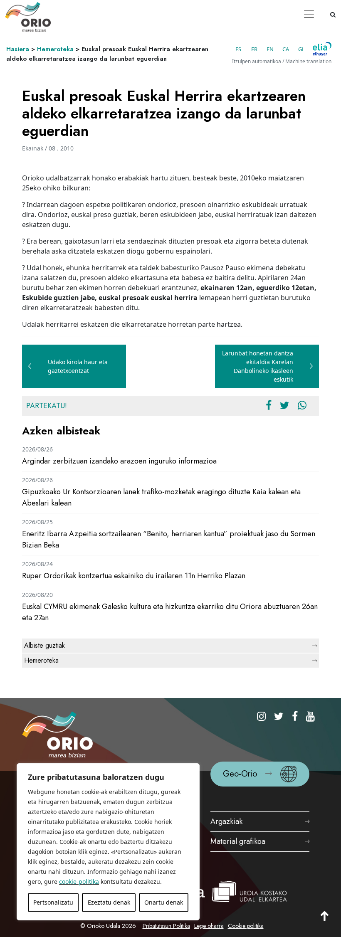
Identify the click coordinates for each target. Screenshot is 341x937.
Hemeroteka (55, 49)
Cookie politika (246, 926)
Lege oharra (209, 926)
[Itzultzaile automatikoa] (322, 49)
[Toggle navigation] (309, 14)
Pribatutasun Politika (166, 926)
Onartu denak (163, 902)
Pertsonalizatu (53, 902)
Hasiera (17, 49)
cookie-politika (79, 881)
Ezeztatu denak (109, 902)
